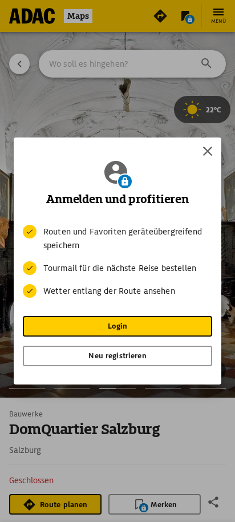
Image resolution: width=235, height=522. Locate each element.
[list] (117, 261)
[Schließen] (207, 151)
